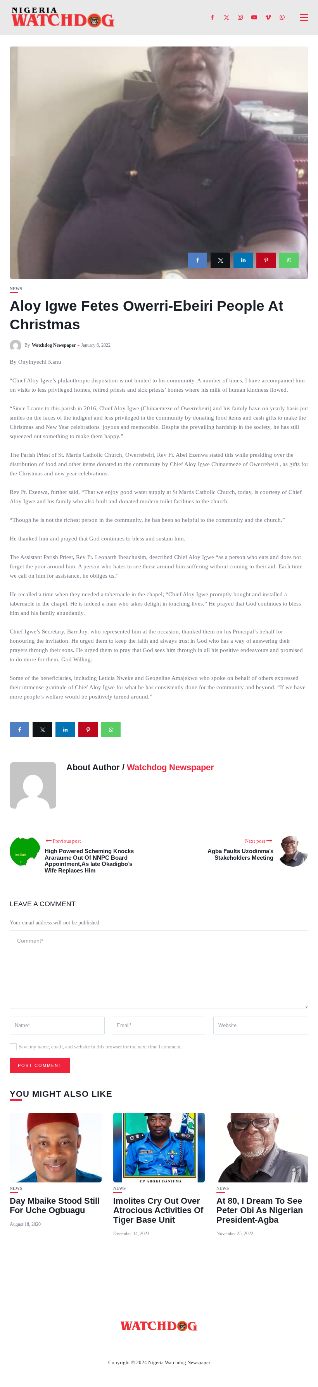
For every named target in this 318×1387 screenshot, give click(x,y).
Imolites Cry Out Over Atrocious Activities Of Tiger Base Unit (158, 1210)
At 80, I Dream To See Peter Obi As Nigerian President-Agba (259, 1210)
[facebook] (197, 260)
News (16, 289)
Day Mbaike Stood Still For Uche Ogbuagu (55, 1205)
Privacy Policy (201, 1344)
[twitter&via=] (220, 260)
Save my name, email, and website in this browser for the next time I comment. (100, 1047)
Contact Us (149, 1344)
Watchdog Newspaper (54, 345)
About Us (107, 1344)
